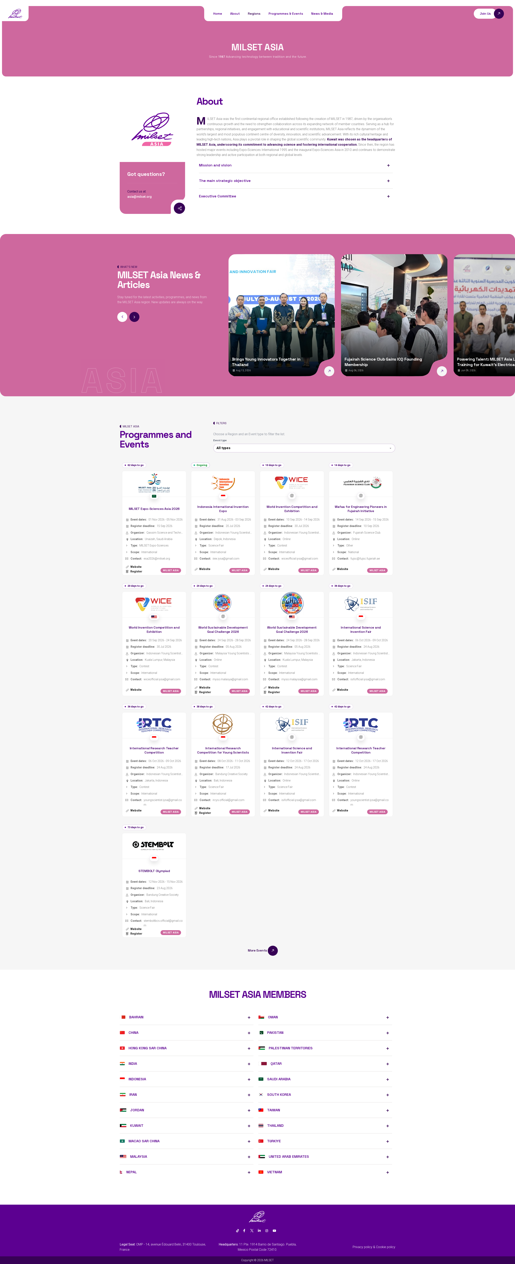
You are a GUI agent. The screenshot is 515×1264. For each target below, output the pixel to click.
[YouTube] (274, 1231)
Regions (254, 13)
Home (217, 13)
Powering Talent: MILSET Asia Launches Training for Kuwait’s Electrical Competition (386, 362)
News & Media (322, 13)
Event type (220, 440)
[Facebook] (244, 1231)
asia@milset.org (139, 197)
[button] (134, 317)
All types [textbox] (223, 448)
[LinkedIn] (259, 1231)
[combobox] (304, 448)
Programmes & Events (286, 13)
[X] (251, 1231)
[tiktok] (237, 1231)
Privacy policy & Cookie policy (374, 1247)
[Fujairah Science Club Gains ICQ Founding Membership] (329, 371)
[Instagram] (170, 208)
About (235, 13)
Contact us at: (136, 191)
